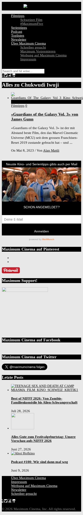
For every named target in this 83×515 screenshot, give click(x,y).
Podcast (16, 31)
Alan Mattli (51, 150)
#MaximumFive (31, 24)
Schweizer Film (31, 20)
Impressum (28, 59)
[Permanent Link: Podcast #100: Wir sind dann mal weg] (23, 453)
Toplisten (17, 35)
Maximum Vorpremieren (38, 51)
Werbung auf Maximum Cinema (43, 55)
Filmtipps (17, 16)
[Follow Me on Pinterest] (11, 272)
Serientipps (19, 27)
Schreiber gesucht (33, 47)
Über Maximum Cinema (28, 43)
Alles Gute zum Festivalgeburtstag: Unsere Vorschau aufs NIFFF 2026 (43, 439)
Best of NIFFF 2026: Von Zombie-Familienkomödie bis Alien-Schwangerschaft (44, 400)
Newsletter (18, 39)
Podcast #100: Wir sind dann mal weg (39, 462)
